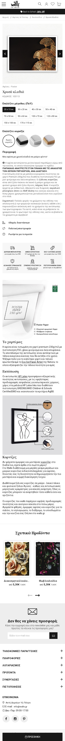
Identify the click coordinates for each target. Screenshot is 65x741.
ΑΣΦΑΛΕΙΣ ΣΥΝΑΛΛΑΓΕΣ (13, 265)
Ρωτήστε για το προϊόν (20, 234)
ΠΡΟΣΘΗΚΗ (33, 737)
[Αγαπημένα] (53, 4)
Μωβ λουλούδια (48, 580)
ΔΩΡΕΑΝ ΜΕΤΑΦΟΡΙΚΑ (12, 252)
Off (40, 12)
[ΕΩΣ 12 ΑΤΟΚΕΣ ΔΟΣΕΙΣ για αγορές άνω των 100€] (52, 248)
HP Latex (23, 376)
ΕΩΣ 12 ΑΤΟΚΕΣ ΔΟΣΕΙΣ (52, 252)
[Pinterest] (24, 718)
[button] (4, 4)
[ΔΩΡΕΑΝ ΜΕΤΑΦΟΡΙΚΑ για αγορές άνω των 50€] (12, 248)
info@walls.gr (20, 706)
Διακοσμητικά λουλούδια (18, 580)
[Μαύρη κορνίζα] (22, 141)
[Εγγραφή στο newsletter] (53, 635)
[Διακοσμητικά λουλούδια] (17, 559)
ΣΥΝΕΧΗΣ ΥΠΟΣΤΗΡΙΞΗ (32, 265)
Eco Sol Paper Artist (32, 362)
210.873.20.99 (32, 269)
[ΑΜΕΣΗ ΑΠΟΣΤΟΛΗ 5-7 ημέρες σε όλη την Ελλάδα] (32, 248)
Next (60, 54)
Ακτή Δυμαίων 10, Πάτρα (18, 702)
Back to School (33, 12)
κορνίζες (46, 462)
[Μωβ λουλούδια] (48, 559)
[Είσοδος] (46, 4)
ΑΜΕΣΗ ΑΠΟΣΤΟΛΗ (32, 252)
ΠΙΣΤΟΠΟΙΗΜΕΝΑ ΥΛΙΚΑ (52, 265)
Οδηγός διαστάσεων (19, 222)
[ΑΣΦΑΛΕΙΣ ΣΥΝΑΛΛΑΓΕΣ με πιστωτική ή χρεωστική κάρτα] (12, 261)
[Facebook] (6, 718)
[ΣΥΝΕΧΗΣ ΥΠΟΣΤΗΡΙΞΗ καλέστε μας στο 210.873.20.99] (32, 261)
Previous (5, 54)
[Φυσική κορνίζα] (48, 141)
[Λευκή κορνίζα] (35, 141)
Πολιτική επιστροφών (19, 228)
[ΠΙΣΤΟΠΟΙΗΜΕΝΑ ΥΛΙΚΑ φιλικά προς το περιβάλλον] (52, 261)
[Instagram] (15, 718)
